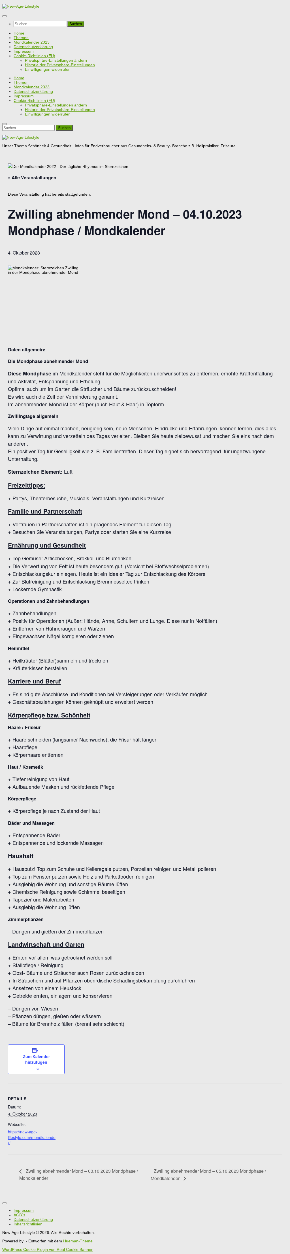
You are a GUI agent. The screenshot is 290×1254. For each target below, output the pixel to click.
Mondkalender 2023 (32, 42)
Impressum (24, 51)
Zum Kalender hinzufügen (36, 1059)
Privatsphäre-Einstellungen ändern (56, 60)
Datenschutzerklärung (33, 46)
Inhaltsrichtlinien (28, 1224)
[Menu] (4, 16)
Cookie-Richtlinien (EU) (34, 56)
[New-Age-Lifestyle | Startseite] (20, 6)
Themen (21, 37)
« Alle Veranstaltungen (32, 177)
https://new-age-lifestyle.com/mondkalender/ (32, 1137)
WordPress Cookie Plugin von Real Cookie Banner (47, 1249)
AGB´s (19, 1215)
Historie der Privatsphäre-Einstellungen (60, 65)
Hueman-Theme (78, 1241)
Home (19, 33)
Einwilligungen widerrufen (48, 69)
